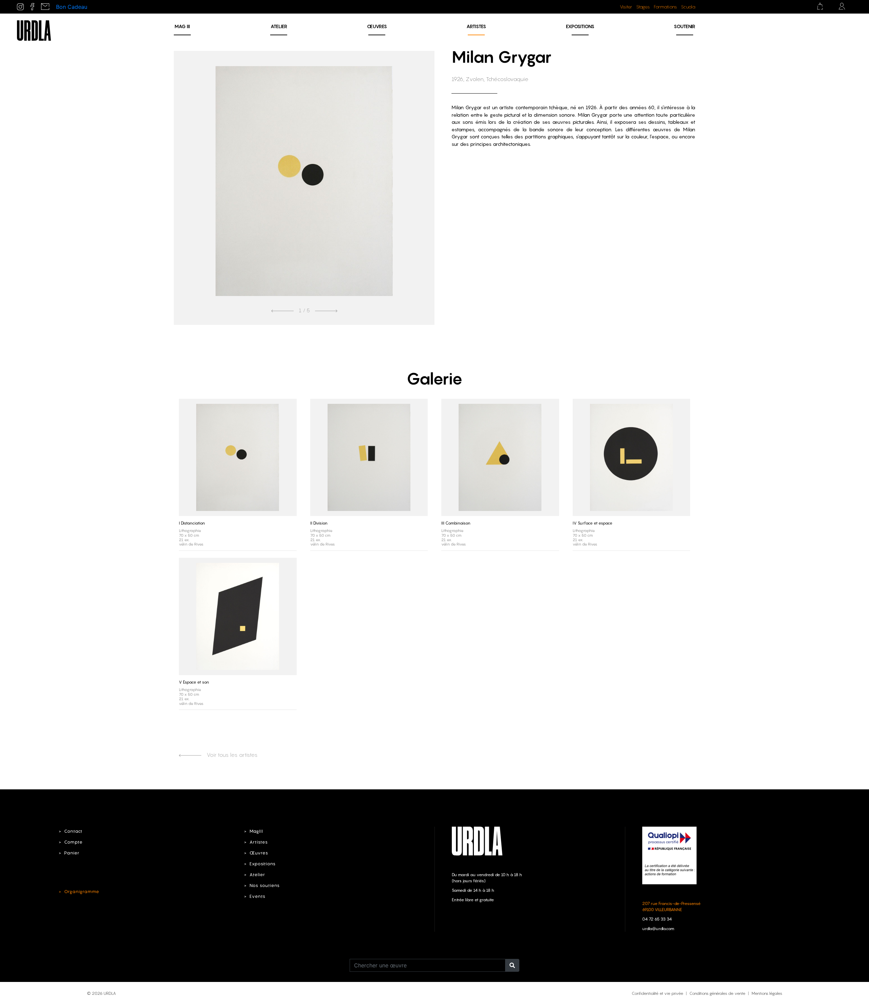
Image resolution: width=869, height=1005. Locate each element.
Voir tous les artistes (231, 754)
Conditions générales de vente (717, 993)
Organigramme (81, 891)
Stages (643, 6)
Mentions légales (767, 993)
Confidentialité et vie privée (657, 993)
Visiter (626, 6)
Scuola (688, 6)
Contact (73, 831)
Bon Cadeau (71, 6)
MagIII (256, 831)
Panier (71, 852)
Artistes (476, 26)
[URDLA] (34, 29)
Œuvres (377, 26)
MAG (182, 26)
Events (257, 896)
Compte (73, 842)
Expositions (580, 26)
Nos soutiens (264, 885)
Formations (665, 6)
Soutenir (684, 26)
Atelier (279, 26)
